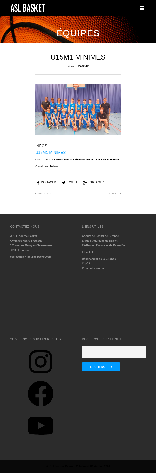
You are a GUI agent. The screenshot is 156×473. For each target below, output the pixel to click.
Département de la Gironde (99, 258)
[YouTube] (40, 440)
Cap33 (86, 263)
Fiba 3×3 (87, 252)
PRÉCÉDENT (45, 193)
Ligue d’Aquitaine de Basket (99, 240)
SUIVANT (113, 193)
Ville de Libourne (93, 268)
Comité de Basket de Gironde (100, 236)
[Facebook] (40, 408)
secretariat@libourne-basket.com (31, 256)
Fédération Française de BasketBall (104, 245)
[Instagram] (40, 376)
